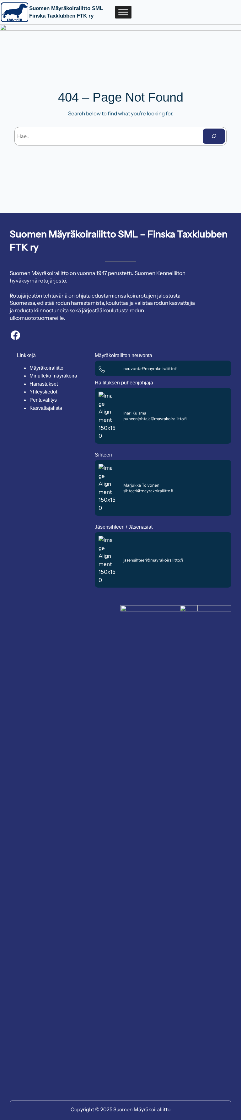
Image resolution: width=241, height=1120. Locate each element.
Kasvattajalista (45, 408)
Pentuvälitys (43, 400)
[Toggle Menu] (123, 12)
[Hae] (214, 136)
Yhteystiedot (43, 391)
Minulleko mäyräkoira (53, 375)
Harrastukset (43, 384)
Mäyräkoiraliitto (46, 368)
